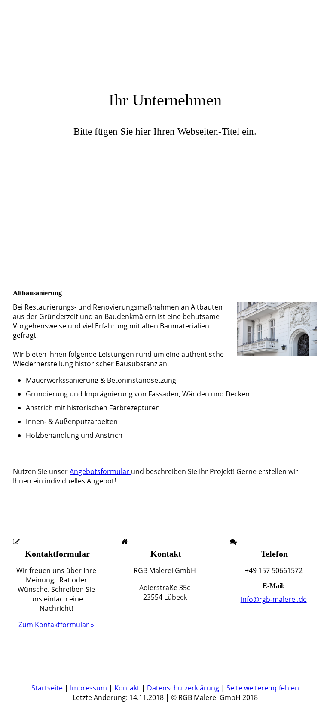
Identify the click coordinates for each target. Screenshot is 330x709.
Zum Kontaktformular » (56, 624)
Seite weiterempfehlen (262, 688)
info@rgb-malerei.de (274, 599)
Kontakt (127, 688)
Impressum (89, 688)
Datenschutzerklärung (184, 688)
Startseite (47, 688)
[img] (165, 214)
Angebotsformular (100, 471)
